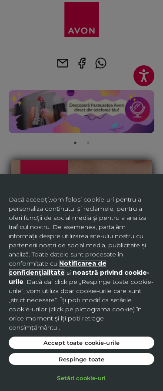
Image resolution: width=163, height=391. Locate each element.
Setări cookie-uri (81, 377)
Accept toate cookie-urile (81, 342)
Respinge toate (82, 359)
